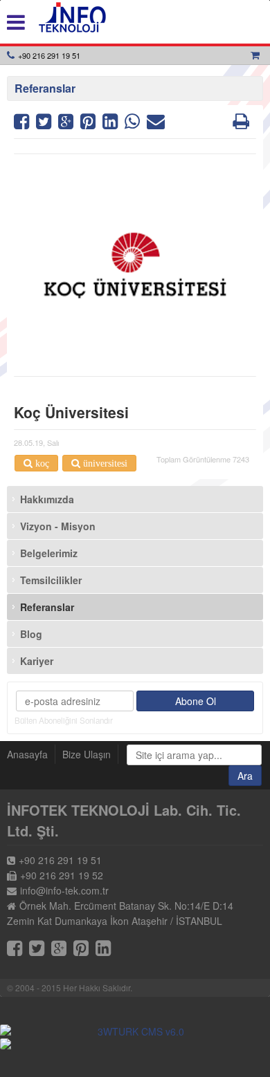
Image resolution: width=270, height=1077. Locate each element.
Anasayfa (27, 754)
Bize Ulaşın (86, 754)
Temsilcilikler (51, 580)
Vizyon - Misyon (58, 526)
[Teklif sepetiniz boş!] (257, 55)
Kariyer (36, 661)
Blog (31, 634)
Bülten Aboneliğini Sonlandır (64, 720)
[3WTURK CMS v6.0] (135, 1031)
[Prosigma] (135, 1043)
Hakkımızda (47, 499)
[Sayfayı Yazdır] (241, 124)
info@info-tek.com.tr (64, 890)
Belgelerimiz (49, 553)
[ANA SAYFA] (72, 17)
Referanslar (47, 607)
